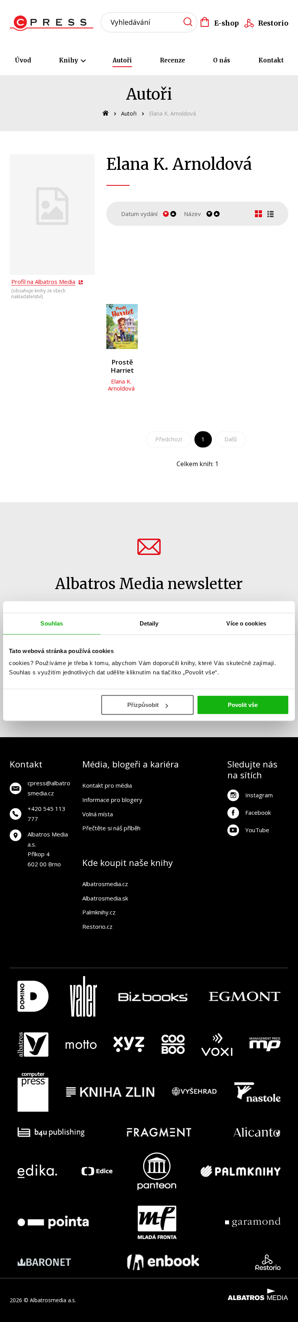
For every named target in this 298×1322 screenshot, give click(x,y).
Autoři (122, 60)
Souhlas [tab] (51, 623)
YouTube (257, 830)
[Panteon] (157, 1171)
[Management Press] (265, 1045)
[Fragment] (159, 1132)
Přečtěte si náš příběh (111, 828)
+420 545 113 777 (47, 814)
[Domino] (33, 996)
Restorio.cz (97, 926)
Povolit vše (243, 705)
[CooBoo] (173, 1045)
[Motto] (81, 1045)
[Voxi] (217, 1045)
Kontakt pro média (107, 785)
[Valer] (83, 996)
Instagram (259, 795)
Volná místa (97, 814)
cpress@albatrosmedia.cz (49, 788)
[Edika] (37, 1171)
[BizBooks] (153, 996)
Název (192, 213)
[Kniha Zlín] (110, 1092)
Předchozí (168, 439)
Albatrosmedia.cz (105, 884)
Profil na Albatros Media (43, 281)
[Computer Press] (33, 1092)
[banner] (54, 23)
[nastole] (258, 1092)
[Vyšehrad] (194, 1092)
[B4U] (51, 1132)
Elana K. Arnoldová (121, 384)
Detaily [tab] (149, 623)
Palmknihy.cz (99, 912)
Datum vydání (139, 213)
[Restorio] (268, 1262)
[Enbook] (163, 1262)
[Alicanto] (257, 1132)
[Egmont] (244, 996)
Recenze (172, 60)
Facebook (258, 812)
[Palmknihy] (240, 1171)
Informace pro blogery (112, 800)
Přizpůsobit (143, 705)
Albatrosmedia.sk (105, 898)
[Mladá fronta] (157, 1222)
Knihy (69, 60)
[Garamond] (252, 1222)
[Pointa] (53, 1222)
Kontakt (271, 60)
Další (230, 439)
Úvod (23, 60)
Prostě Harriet (122, 366)
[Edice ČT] (97, 1171)
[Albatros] (33, 1045)
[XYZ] (129, 1045)
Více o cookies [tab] (246, 623)
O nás (221, 60)
